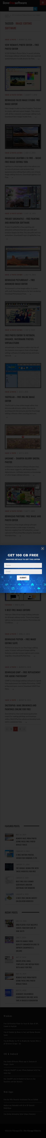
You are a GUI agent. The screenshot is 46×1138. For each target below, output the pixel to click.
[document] (23, 569)
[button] (43, 548)
